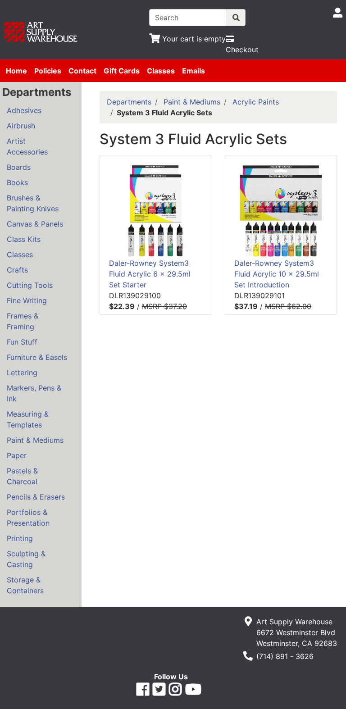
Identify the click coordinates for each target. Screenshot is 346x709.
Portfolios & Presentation (28, 517)
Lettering (22, 372)
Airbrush (21, 125)
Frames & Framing (22, 321)
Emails (193, 70)
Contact (82, 70)
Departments (129, 101)
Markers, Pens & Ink (34, 393)
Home (16, 70)
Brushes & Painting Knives (33, 203)
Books (17, 182)
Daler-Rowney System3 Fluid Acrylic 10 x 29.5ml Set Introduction (276, 274)
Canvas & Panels (35, 223)
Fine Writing (27, 300)
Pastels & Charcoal (22, 476)
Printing (20, 538)
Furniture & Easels (37, 357)
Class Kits (24, 239)
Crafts (17, 269)
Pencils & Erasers (36, 496)
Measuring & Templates (28, 419)
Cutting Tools (30, 285)
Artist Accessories (27, 146)
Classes (161, 70)
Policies (47, 70)
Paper (17, 455)
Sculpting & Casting (26, 559)
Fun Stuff (22, 341)
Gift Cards (122, 70)
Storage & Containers (25, 585)
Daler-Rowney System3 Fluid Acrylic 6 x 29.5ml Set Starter (150, 274)
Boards (19, 167)
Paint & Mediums (35, 440)
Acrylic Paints (255, 101)
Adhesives (24, 110)
